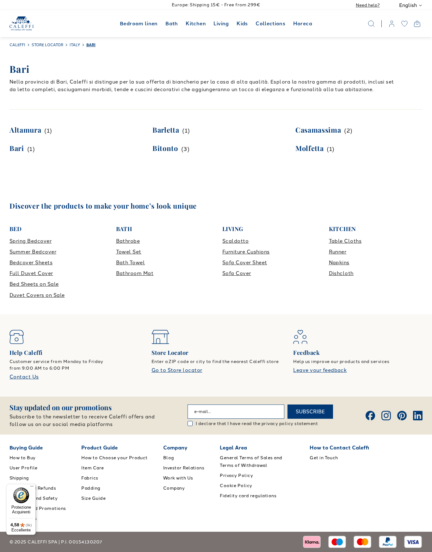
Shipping (19, 478)
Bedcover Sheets (30, 263)
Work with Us (178, 478)
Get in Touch (324, 458)
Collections (270, 24)
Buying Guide (26, 448)
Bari (16, 148)
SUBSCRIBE (310, 412)
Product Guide (99, 448)
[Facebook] (370, 415)
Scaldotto (235, 241)
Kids (242, 24)
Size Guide (93, 498)
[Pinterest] (402, 415)
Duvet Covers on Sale (37, 295)
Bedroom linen (139, 24)
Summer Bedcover (32, 252)
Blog (168, 458)
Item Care (92, 468)
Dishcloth (341, 273)
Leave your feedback (320, 370)
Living (221, 24)
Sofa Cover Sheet (244, 263)
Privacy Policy (236, 475)
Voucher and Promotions (37, 508)
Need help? (368, 5)
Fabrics (89, 478)
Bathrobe (128, 241)
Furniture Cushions (246, 252)
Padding (90, 488)
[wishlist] (404, 23)
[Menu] (32, 488)
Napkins (339, 263)
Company (175, 448)
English (408, 5)
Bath (171, 24)
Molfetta (309, 148)
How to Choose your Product (114, 458)
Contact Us (24, 377)
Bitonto (165, 148)
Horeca (302, 24)
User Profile (23, 468)
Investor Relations (184, 468)
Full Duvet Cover (31, 273)
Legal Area (233, 448)
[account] (391, 23)
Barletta (165, 130)
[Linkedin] (418, 415)
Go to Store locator (176, 370)
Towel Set (128, 252)
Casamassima (318, 130)
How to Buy (22, 458)
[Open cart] (417, 23)
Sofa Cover (236, 273)
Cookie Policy (236, 485)
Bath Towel (130, 263)
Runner (338, 252)
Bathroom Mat (135, 273)
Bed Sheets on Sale (34, 284)
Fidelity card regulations (248, 496)
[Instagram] (386, 415)
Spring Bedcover (30, 241)
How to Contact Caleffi (339, 448)
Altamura (25, 130)
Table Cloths (345, 241)
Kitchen (196, 24)
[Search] (371, 23)
